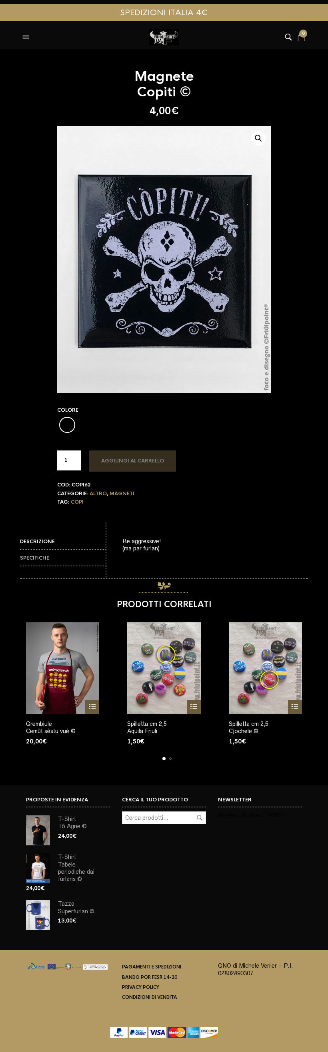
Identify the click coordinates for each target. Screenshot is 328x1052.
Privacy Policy (140, 987)
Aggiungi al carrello (132, 461)
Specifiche (34, 558)
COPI (77, 502)
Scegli (92, 707)
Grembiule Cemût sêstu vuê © (51, 727)
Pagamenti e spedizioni (151, 967)
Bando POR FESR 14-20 (149, 977)
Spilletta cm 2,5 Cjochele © (248, 727)
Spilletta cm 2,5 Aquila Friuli (147, 727)
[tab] (63, 542)
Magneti (122, 493)
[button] (27, 35)
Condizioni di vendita (149, 997)
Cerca (199, 818)
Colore (67, 410)
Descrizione (37, 541)
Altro (98, 493)
